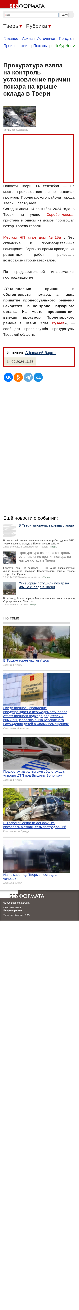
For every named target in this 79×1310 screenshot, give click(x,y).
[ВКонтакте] (8, 377)
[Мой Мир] (38, 377)
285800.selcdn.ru (19, 130)
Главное (10, 38)
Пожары (40, 46)
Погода (65, 38)
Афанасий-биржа (40, 353)
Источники (46, 38)
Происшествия (16, 46)
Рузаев (58, 323)
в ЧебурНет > (63, 46)
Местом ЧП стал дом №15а (32, 237)
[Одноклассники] (18, 377)
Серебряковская (60, 215)
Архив (27, 38)
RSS (27, 915)
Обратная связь (12, 907)
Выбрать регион (12, 910)
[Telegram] (28, 377)
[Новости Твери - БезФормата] (23, 5)
